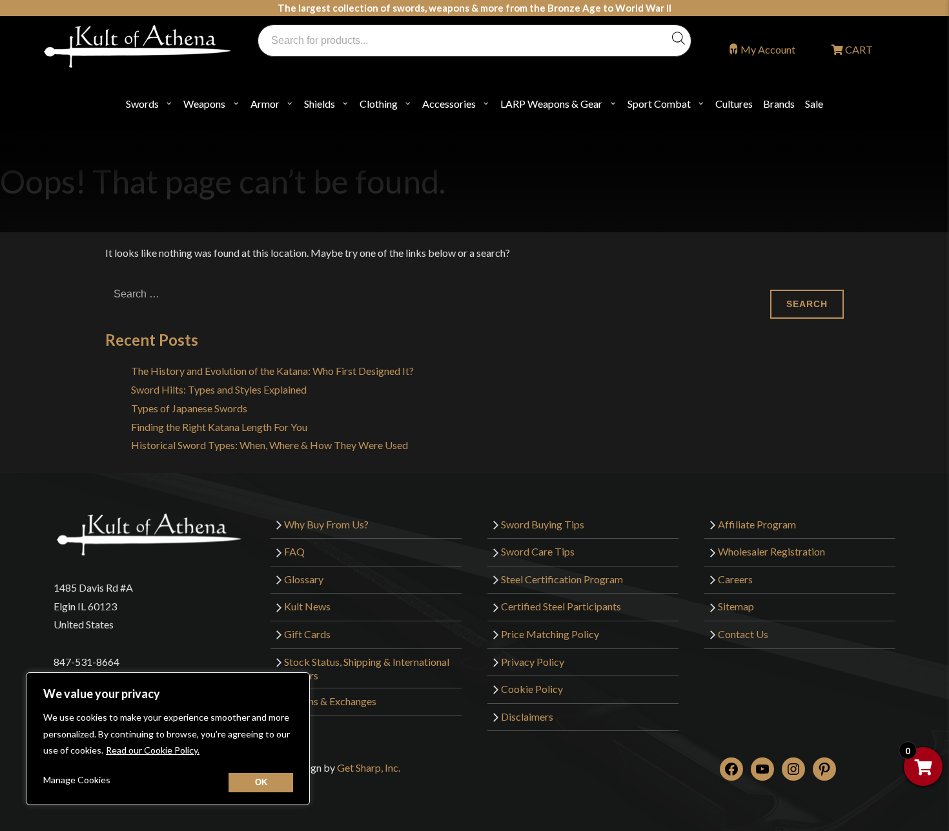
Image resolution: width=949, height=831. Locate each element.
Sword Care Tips (538, 551)
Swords (142, 103)
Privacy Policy (532, 662)
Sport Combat (659, 103)
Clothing (379, 103)
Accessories (449, 103)
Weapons (204, 103)
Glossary (303, 579)
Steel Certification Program (562, 579)
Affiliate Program (757, 524)
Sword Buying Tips (542, 524)
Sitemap (736, 606)
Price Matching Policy (550, 634)
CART (858, 49)
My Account (767, 49)
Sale (814, 103)
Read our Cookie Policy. (152, 750)
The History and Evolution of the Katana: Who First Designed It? (272, 371)
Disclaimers (527, 716)
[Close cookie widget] (261, 782)
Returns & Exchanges (330, 701)
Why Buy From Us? (326, 524)
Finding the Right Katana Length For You (219, 427)
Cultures (734, 103)
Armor (265, 103)
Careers (735, 579)
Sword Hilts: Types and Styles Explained (219, 389)
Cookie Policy (532, 689)
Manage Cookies (76, 779)
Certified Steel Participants (561, 606)
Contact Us (743, 634)
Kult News (307, 606)
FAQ (294, 551)
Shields (319, 103)
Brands (779, 103)
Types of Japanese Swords (189, 408)
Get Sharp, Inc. (368, 767)
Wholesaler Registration (771, 551)
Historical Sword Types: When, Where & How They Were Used (269, 445)
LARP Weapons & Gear (551, 103)
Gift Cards (307, 634)
